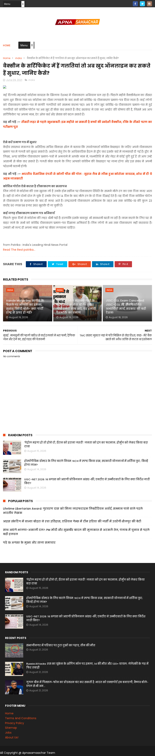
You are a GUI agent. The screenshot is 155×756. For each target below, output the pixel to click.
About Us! (11, 737)
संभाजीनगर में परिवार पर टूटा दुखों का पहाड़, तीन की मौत (60, 645)
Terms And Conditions (20, 718)
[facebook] (135, 3)
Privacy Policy (14, 723)
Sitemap (11, 728)
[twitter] (142, 3)
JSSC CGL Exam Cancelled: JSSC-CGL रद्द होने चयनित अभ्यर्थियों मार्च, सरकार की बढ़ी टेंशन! (126, 307)
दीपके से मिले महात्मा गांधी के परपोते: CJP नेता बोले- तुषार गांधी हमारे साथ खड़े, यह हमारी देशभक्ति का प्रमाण (76, 307)
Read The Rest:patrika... (19, 250)
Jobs (8, 733)
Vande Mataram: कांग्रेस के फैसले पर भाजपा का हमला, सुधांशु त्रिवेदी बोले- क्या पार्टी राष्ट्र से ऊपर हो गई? (25, 307)
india (18, 58)
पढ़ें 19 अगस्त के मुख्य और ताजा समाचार (29, 543)
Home (6, 45)
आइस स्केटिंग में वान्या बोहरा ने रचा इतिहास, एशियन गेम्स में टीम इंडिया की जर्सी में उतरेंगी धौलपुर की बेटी (72, 521)
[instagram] (149, 3)
